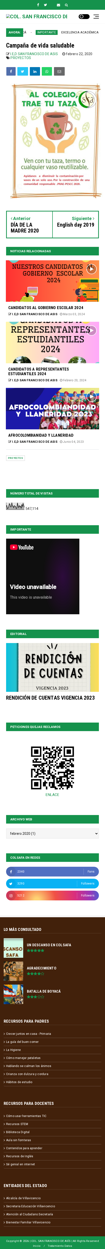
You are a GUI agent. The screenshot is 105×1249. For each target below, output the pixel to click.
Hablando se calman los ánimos (28, 1066)
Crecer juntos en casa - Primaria (28, 1034)
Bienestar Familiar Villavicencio (28, 1222)
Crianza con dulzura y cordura (27, 1074)
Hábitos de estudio (19, 1082)
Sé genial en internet (20, 1164)
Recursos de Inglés (19, 1156)
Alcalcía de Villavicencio (23, 1198)
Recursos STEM (17, 1124)
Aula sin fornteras (18, 1140)
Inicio (37, 1246)
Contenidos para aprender (24, 1148)
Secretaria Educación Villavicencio (30, 1206)
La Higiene (13, 1050)
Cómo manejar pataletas (23, 1058)
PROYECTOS (20, 58)
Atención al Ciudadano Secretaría (29, 1214)
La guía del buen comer (22, 1042)
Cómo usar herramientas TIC (26, 1116)
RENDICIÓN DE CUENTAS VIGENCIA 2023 (50, 698)
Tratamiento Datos (60, 1246)
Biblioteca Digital (18, 1132)
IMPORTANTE (36, 32)
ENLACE (52, 795)
